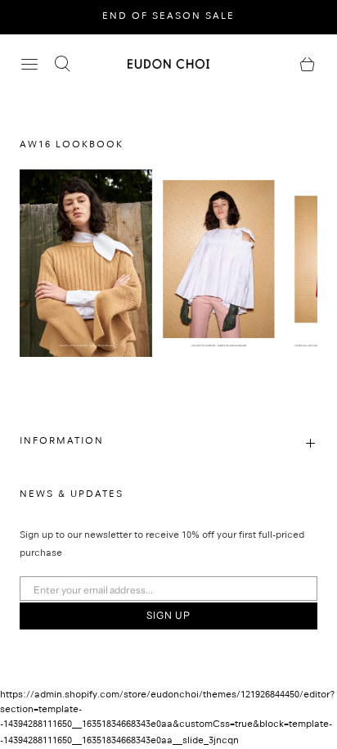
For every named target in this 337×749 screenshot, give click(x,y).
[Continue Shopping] (307, 63)
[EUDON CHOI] (168, 63)
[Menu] (29, 63)
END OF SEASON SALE (168, 17)
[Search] (62, 63)
